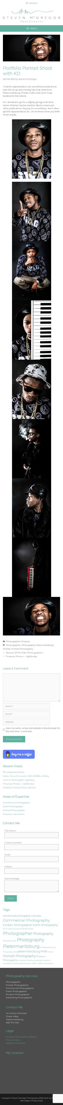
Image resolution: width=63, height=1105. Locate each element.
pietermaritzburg (28, 951)
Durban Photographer (17, 924)
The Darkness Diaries (13, 772)
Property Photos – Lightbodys (21, 656)
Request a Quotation (13, 814)
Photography (43, 934)
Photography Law (9, 941)
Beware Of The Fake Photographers (24, 652)
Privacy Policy (13, 1040)
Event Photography (13, 806)
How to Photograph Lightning (18, 780)
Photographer (13, 645)
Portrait (6, 648)
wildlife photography (45, 963)
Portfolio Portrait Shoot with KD (19, 787)
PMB (44, 951)
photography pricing (48, 947)
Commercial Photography (16, 802)
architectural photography (17, 915)
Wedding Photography (22, 963)
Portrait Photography (22, 648)
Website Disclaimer (15, 1043)
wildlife (34, 963)
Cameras (36, 915)
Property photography (35, 960)
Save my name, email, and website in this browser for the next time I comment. (33, 730)
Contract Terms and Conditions (21, 1036)
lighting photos (27, 929)
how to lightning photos (12, 929)
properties (22, 960)
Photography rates (10, 952)
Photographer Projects (18, 641)
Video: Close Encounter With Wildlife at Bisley (26, 776)
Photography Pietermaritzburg (37, 645)
